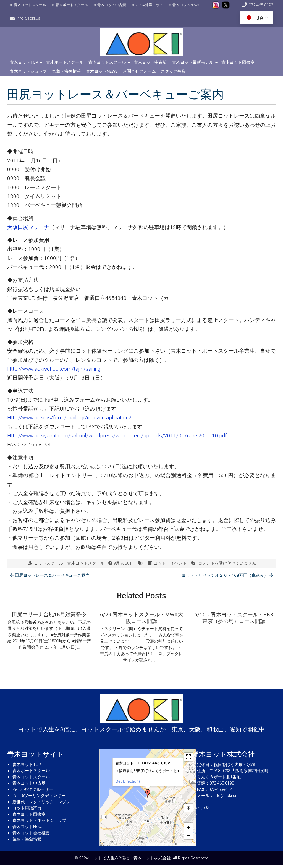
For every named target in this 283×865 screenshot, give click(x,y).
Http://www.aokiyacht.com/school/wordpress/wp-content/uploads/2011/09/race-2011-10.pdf (117, 435)
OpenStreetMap (186, 844)
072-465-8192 (261, 4)
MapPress (153, 844)
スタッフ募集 (173, 71)
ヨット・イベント (170, 563)
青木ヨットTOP (24, 62)
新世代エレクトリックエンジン (41, 801)
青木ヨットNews (185, 5)
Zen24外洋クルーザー (32, 789)
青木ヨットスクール (30, 5)
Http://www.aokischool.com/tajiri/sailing (53, 369)
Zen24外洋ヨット (149, 5)
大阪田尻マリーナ (28, 227)
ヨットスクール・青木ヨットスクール (69, 563)
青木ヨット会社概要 (31, 832)
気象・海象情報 (66, 71)
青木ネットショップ (28, 71)
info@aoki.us (28, 18)
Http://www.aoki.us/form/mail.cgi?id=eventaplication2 (69, 417)
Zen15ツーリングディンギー (38, 795)
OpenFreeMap (167, 844)
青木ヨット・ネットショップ (39, 820)
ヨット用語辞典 (26, 808)
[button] (147, 793)
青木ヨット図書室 (238, 62)
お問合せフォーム (139, 71)
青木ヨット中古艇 (111, 5)
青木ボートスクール (72, 5)
